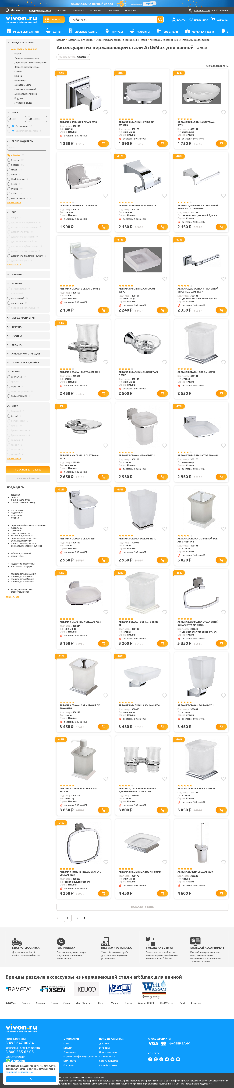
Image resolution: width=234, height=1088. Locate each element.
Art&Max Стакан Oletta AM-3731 (80, 372)
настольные (17, 510)
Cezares (40, 1003)
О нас (66, 1043)
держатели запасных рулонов (27, 546)
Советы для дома (108, 1061)
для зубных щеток (20, 533)
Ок (31, 1079)
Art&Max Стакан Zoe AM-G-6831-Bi (80, 288)
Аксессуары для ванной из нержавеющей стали (121, 40)
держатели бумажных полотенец (28, 525)
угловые (15, 517)
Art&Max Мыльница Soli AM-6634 (139, 705)
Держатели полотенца (26, 58)
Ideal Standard (84, 1003)
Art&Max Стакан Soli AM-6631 (195, 705)
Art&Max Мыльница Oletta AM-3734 (79, 457)
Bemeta (25, 1003)
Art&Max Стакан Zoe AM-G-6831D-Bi (139, 623)
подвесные (17, 512)
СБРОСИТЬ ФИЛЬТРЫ (28, 478)
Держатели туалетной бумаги (30, 62)
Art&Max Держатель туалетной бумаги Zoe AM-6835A (197, 290)
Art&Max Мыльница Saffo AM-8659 (196, 123)
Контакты (130, 10)
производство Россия (22, 581)
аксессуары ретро (20, 592)
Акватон (196, 1003)
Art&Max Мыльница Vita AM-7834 (80, 622)
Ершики (18, 76)
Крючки (18, 71)
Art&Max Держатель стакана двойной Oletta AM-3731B (137, 790)
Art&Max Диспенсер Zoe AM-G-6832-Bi (79, 790)
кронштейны (17, 556)
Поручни (18, 98)
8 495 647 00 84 (20, 1043)
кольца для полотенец (23, 502)
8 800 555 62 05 (20, 1052)
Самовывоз (78, 10)
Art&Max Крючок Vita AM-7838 (78, 205)
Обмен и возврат (108, 1052)
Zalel (182, 1003)
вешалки (15, 494)
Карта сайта (70, 1061)
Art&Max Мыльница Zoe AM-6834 (197, 455)
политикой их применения (19, 1072)
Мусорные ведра (23, 103)
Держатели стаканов (25, 94)
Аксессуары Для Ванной (80, 40)
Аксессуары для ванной (24, 49)
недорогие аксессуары (23, 563)
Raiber (128, 1003)
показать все (14, 202)
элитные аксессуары (21, 566)
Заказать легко (107, 1056)
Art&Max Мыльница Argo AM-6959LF (137, 290)
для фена (16, 530)
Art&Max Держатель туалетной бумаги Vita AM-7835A (197, 623)
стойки (14, 497)
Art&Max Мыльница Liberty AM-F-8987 (139, 373)
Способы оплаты (108, 1065)
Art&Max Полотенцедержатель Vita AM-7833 (80, 873)
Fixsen (54, 1003)
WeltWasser (167, 1003)
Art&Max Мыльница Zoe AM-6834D (140, 872)
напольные (16, 515)
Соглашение (70, 1052)
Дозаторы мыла (22, 85)
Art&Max (11, 1003)
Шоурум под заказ (40, 10)
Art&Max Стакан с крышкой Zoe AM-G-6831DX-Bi (197, 540)
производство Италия (22, 579)
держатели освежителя (23, 538)
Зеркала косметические (27, 67)
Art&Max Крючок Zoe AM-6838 (78, 122)
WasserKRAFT (146, 1003)
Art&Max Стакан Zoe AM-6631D (196, 788)
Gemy (66, 1003)
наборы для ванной (21, 553)
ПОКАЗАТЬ (28, 469)
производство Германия (23, 574)
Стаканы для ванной (25, 89)
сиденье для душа (20, 500)
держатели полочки (21, 540)
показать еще (142, 906)
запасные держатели (22, 535)
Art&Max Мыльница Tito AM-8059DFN (137, 123)
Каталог (61, 40)
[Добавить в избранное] (105, 112)
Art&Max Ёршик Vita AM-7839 (195, 872)
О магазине (113, 10)
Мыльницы (20, 80)
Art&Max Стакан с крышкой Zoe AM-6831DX (80, 707)
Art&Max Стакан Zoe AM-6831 (78, 538)
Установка (95, 10)
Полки (17, 53)
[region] (27, 178)
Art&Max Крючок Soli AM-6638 (137, 205)
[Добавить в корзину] (103, 143)
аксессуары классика (21, 589)
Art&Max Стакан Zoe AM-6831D (196, 372)
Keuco (101, 1003)
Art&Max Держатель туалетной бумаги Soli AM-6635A (197, 207)
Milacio (115, 1003)
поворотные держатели (23, 543)
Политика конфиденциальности (80, 1056)
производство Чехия (21, 576)
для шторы (16, 528)
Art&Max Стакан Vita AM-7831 (137, 455)
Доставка (61, 10)
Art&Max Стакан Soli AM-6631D (137, 538)
